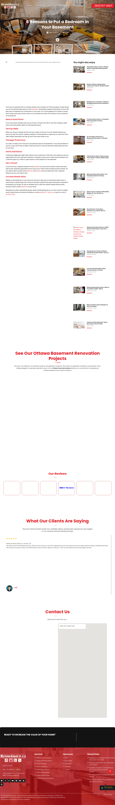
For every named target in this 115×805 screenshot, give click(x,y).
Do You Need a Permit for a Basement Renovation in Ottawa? (97, 137)
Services (38, 6)
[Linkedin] (20, 780)
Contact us (50, 192)
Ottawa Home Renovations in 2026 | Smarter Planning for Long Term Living (98, 228)
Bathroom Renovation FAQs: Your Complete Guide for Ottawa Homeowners (97, 175)
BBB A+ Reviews (66, 487)
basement (35, 109)
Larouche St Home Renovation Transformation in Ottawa (96, 269)
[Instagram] (9, 780)
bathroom (30, 171)
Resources (63, 6)
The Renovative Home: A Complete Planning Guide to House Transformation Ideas (98, 120)
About (50, 6)
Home (29, 6)
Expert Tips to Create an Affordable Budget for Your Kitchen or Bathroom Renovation (98, 193)
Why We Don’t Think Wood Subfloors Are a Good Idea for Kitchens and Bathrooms (96, 210)
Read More (89, 72)
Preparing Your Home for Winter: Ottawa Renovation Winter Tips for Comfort (97, 252)
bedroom (43, 192)
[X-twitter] (5, 780)
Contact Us (79, 6)
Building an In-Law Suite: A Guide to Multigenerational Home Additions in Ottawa (98, 103)
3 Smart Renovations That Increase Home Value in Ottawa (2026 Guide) (98, 156)
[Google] (1, 784)
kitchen (38, 171)
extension (24, 187)
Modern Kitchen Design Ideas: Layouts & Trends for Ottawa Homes (98, 85)
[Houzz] (23, 780)
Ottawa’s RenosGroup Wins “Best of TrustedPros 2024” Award (98, 288)
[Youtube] (12, 780)
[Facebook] (1, 780)
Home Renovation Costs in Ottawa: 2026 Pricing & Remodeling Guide (98, 67)
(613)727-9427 (10, 194)
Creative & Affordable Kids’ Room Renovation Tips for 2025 (97, 323)
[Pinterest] (16, 780)
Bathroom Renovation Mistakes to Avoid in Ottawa (97, 305)
